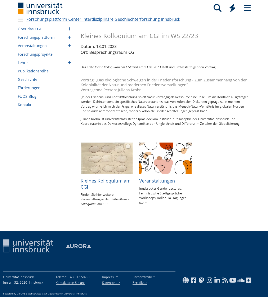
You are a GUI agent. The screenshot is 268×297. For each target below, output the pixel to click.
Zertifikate (140, 282)
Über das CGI (29, 28)
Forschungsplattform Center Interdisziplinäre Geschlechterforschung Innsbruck (103, 19)
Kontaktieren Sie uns (70, 282)
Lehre (23, 62)
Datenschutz (111, 282)
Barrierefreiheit (144, 277)
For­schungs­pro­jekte (35, 54)
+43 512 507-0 (79, 277)
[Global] (232, 8)
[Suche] (217, 8)
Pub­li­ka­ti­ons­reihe (33, 70)
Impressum (110, 277)
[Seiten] (247, 8)
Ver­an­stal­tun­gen (32, 45)
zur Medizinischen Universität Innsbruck (65, 293)
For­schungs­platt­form (36, 37)
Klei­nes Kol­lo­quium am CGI (105, 183)
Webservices (34, 293)
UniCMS (21, 293)
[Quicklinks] (232, 8)
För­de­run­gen (29, 87)
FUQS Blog (27, 96)
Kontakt (24, 104)
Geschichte (27, 79)
